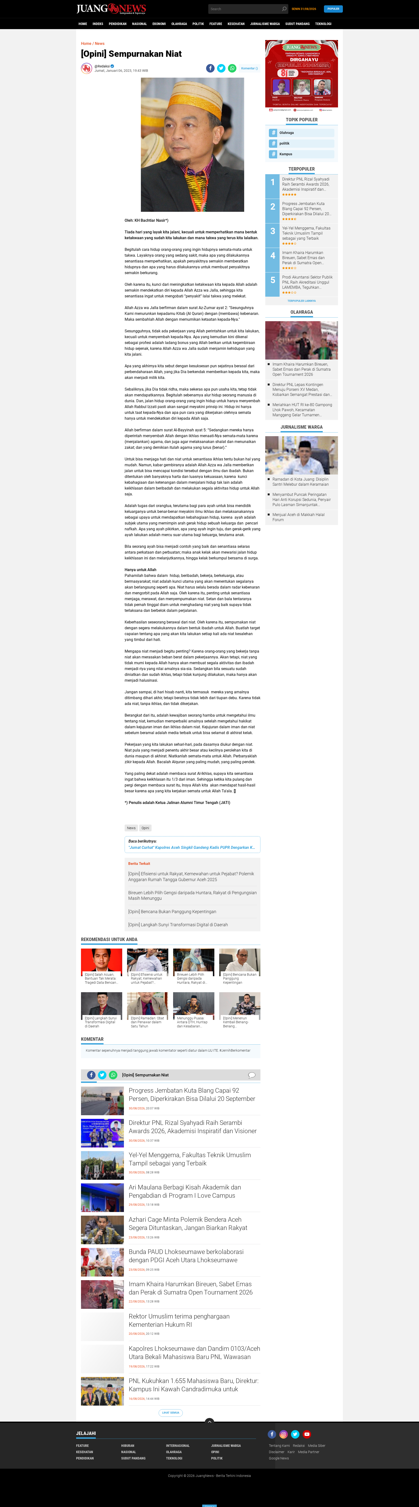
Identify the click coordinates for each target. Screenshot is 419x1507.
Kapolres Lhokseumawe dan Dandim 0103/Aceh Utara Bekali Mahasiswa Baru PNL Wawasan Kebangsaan (194, 1357)
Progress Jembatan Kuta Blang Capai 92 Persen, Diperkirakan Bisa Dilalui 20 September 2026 (192, 1099)
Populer (333, 8)
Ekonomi (159, 24)
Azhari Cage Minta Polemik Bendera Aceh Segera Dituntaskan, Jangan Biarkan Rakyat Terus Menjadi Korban (188, 1228)
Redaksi (299, 1446)
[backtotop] (209, 1423)
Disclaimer (276, 1452)
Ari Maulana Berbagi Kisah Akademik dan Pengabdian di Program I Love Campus (185, 1191)
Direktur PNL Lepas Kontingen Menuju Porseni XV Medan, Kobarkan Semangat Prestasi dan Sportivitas (301, 389)
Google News (279, 1458)
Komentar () (249, 68)
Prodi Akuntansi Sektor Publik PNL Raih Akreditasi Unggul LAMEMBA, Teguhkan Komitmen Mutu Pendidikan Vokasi (307, 282)
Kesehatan (236, 24)
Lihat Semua (170, 1412)
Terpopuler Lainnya (302, 301)
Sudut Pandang (297, 24)
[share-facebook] (210, 68)
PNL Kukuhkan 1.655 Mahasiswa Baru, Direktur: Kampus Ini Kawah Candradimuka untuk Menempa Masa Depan (193, 1389)
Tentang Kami (279, 1446)
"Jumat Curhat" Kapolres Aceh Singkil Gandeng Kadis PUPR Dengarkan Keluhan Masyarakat (193, 847)
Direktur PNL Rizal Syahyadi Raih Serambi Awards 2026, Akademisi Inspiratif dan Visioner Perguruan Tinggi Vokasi (193, 1131)
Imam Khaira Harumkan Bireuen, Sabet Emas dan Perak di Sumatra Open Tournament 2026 (191, 1288)
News (131, 828)
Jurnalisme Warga (265, 24)
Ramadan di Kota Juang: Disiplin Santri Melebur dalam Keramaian (301, 482)
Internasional (178, 1446)
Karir (291, 1452)
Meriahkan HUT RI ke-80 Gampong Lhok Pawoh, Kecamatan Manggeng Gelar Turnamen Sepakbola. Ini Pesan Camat (302, 410)
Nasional (139, 24)
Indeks (98, 24)
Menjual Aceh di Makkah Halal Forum (299, 517)
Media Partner (308, 1452)
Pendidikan (118, 24)
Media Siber (316, 1446)
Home (83, 24)
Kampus (286, 154)
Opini (145, 828)
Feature (216, 24)
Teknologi (323, 24)
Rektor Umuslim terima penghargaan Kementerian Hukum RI (179, 1320)
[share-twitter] (221, 68)
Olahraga (179, 24)
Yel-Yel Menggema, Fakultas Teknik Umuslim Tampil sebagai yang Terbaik (190, 1159)
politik (198, 24)
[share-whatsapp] (232, 68)
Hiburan (127, 1446)
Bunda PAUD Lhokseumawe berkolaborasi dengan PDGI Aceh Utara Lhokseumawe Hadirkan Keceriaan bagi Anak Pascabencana (190, 1260)
